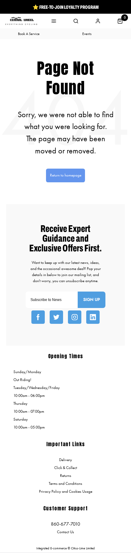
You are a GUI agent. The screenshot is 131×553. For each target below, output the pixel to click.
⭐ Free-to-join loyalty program (66, 7)
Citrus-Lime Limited (83, 548)
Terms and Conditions (65, 483)
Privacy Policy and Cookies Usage (65, 491)
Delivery (65, 459)
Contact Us (65, 532)
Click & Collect (65, 467)
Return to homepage (65, 175)
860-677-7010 (65, 524)
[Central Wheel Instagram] (74, 317)
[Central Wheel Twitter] (56, 317)
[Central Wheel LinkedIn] (93, 317)
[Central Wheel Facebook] (38, 317)
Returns (65, 475)
